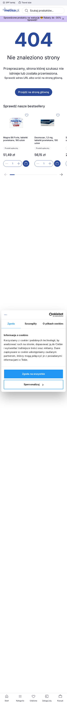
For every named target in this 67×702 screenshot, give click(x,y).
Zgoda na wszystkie (33, 373)
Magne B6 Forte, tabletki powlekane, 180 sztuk (15, 139)
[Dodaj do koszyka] (26, 163)
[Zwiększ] (18, 163)
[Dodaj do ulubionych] (26, 115)
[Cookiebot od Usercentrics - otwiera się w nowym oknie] (49, 315)
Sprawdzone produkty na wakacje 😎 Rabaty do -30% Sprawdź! (32, 19)
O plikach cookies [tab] (53, 323)
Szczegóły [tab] (31, 323)
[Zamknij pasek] (63, 19)
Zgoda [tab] (11, 323)
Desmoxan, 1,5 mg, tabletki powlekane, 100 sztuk (46, 140)
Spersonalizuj (32, 384)
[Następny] (61, 174)
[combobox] (43, 10)
